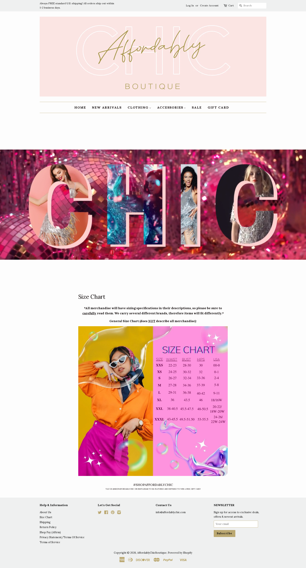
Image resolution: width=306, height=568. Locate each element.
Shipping (45, 522)
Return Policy (48, 527)
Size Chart (46, 517)
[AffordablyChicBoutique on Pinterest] (113, 513)
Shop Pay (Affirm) (50, 532)
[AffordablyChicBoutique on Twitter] (100, 513)
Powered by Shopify (180, 552)
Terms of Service (50, 542)
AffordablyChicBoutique (152, 552)
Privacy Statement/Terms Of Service (62, 537)
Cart (231, 5)
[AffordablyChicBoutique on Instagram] (119, 513)
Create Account (209, 5)
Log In (190, 5)
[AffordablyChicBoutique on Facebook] (106, 513)
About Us (45, 512)
